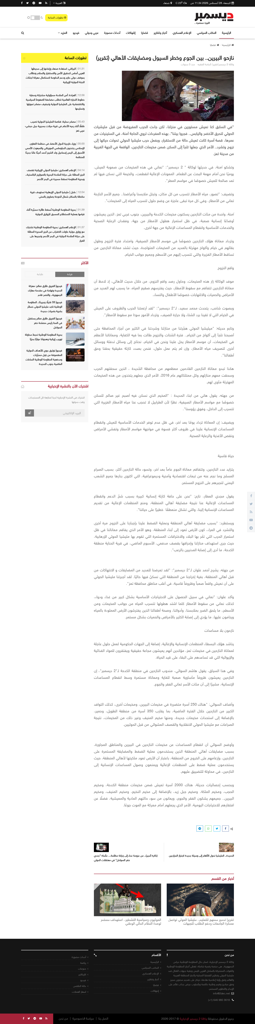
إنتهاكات (131, 33)
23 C (179, 3)
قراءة (69, 274)
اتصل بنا (103, 1018)
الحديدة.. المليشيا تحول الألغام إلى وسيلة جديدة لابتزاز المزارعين (201, 855)
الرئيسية (226, 33)
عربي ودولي (92, 33)
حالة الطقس (79, 986)
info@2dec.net (221, 993)
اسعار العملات (79, 992)
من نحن (63, 1018)
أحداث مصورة (112, 33)
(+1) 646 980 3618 (219, 1000)
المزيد (64, 33)
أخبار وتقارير (160, 33)
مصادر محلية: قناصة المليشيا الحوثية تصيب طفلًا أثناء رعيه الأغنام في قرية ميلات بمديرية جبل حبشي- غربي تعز (55, 126)
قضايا (144, 33)
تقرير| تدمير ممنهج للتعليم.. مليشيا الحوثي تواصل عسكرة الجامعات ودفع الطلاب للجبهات (201, 922)
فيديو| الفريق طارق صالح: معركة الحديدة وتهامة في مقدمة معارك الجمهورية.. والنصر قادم (45, 290)
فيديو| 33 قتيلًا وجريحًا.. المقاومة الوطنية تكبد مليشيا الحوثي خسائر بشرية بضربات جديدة (44, 306)
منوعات (82, 968)
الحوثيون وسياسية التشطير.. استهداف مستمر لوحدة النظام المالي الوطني (131, 922)
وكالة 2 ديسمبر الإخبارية (193, 1019)
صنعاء (166, 3)
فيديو (76, 33)
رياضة (83, 963)
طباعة (40, 274)
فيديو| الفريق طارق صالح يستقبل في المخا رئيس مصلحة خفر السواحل (45, 323)
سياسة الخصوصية (83, 1018)
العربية (59, 3)
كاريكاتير (82, 974)
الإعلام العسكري (182, 33)
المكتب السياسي (206, 33)
